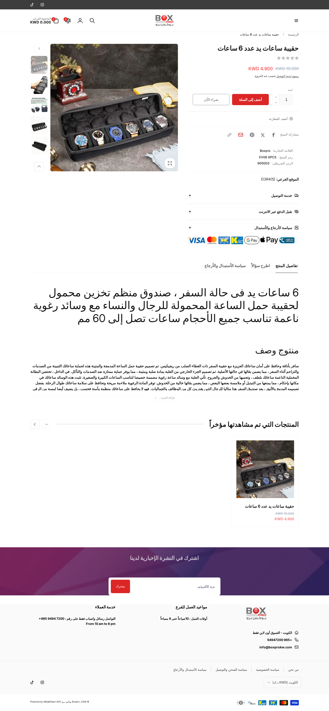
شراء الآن (211, 99)
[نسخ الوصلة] (229, 135)
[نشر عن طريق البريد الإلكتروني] (241, 135)
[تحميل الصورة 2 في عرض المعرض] (39, 85)
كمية (290, 89)
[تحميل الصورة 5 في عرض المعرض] (39, 145)
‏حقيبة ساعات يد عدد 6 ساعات (269, 506)
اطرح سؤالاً (260, 265)
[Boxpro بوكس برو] (256, 621)
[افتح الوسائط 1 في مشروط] (114, 107)
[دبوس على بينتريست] (252, 135)
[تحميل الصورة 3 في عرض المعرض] (39, 105)
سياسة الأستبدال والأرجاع (225, 265)
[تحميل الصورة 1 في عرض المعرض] (39, 65)
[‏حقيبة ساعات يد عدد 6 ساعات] (265, 490)
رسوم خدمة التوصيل (287, 76)
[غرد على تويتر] (263, 135)
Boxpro (265, 151)
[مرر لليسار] (39, 48)
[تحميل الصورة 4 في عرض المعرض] (39, 125)
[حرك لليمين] (39, 166)
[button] (296, 20)
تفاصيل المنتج (287, 265)
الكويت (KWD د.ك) (285, 682)
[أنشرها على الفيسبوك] (273, 135)
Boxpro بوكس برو (71, 701)
